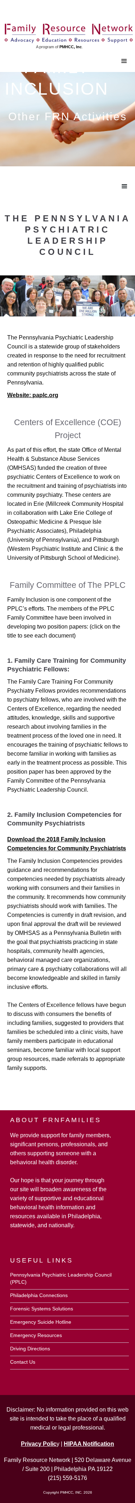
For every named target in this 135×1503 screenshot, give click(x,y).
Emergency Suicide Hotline (40, 1322)
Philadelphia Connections (39, 1295)
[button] (124, 61)
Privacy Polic (39, 1444)
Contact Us (22, 1362)
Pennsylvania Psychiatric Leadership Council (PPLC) (61, 1278)
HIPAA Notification (89, 1444)
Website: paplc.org (32, 395)
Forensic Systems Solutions (41, 1308)
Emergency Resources (36, 1335)
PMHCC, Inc (70, 47)
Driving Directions (30, 1348)
